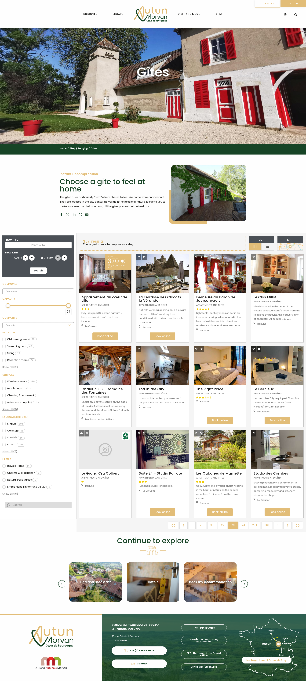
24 (243, 525)
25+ (254, 525)
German (15, 430)
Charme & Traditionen (23, 473)
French (15, 444)
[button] (296, 15)
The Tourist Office (204, 627)
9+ (212, 525)
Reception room (20, 360)
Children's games (21, 339)
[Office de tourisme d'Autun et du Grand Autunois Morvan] (150, 14)
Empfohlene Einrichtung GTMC (28, 487)
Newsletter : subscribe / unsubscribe (204, 640)
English (15, 423)
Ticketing (267, 3)
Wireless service (21, 381)
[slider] (8, 305)
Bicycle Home (18, 466)
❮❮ (173, 525)
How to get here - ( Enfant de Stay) (266, 660)
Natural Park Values (21, 480)
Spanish (15, 437)
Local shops (17, 388)
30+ (267, 525)
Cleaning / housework (23, 395)
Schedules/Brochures (204, 666)
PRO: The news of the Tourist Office (204, 654)
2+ (201, 525)
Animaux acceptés (21, 402)
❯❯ (298, 525)
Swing (13, 353)
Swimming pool (19, 346)
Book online (105, 336)
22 (222, 525)
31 (278, 525)
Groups (293, 3)
